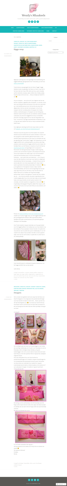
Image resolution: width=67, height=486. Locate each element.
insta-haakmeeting (20, 275)
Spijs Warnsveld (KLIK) (19, 148)
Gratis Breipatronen (46, 27)
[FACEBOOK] (35, 480)
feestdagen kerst (32, 41)
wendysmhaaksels (8, 55)
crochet (22, 41)
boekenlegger (20, 463)
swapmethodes (41, 275)
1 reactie (15, 279)
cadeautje (16, 41)
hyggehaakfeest (32, 274)
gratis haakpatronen (30, 43)
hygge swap (19, 274)
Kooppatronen (20, 27)
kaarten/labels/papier (20, 288)
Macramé (20, 47)
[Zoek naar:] (55, 40)
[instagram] (29, 21)
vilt (35, 47)
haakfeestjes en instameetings (22, 45)
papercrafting (31, 288)
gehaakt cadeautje (19, 43)
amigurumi (16, 286)
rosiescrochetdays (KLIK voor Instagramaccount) (31, 213)
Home (48, 31)
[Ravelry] (37, 21)
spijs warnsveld (32, 275)
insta (15, 275)
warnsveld (22, 277)
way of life (27, 277)
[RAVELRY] (38, 480)
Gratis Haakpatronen (33, 27)
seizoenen (26, 47)
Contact (54, 31)
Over (12, 27)
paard (34, 463)
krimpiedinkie (26, 463)
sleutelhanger (39, 288)
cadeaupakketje (21, 272)
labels (31, 463)
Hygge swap (19, 49)
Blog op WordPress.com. (33, 483)
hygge (15, 274)
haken (40, 45)
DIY (56, 27)
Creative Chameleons (18, 31)
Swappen (31, 47)
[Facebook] (35, 21)
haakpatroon (34, 45)
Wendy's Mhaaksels (33, 15)
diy (26, 41)
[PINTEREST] (32, 480)
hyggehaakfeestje (39, 274)
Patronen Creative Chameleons (35, 31)
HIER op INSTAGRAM (19, 83)
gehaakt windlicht (33, 272)
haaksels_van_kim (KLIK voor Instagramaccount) (28, 129)
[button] (24, 250)
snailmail (16, 290)
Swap (37, 275)
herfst (16, 47)
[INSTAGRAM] (29, 480)
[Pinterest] (32, 21)
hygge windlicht (25, 274)
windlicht (31, 277)
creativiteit (27, 272)
